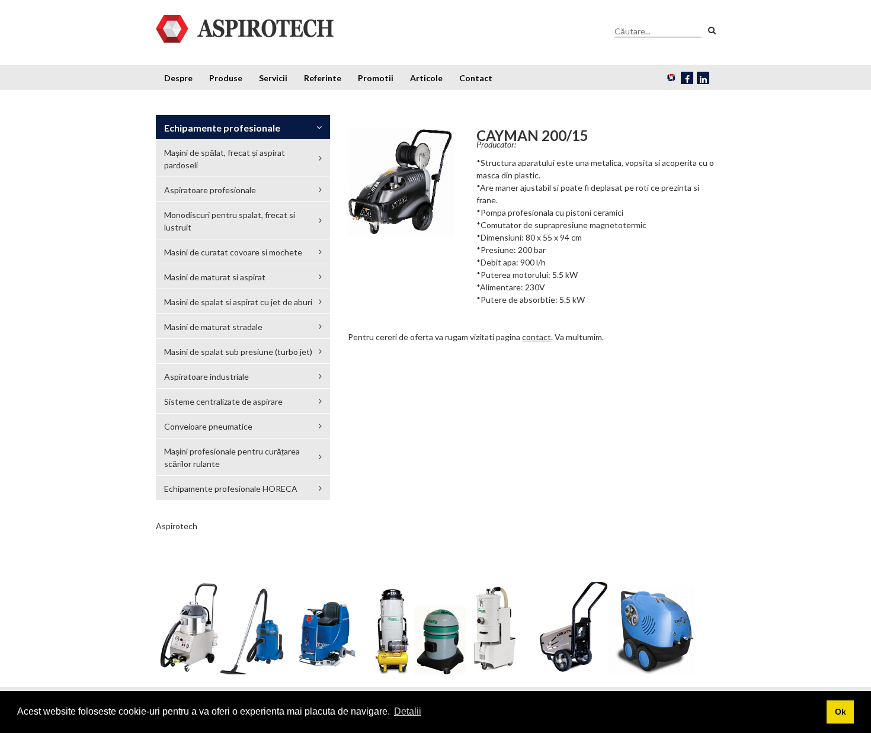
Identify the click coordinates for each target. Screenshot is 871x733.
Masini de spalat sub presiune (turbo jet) (238, 352)
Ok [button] (840, 711)
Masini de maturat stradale (213, 327)
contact (536, 337)
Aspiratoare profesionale (210, 190)
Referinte (322, 78)
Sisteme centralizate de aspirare (223, 401)
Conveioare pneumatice (208, 426)
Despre (178, 78)
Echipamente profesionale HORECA (230, 489)
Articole (426, 78)
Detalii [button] (407, 711)
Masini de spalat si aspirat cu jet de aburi (238, 302)
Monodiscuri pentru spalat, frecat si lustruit (229, 221)
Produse (225, 78)
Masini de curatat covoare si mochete (233, 252)
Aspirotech (176, 526)
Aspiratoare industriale (206, 377)
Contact (475, 78)
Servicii (273, 78)
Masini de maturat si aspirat (214, 277)
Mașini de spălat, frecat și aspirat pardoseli (224, 159)
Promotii (375, 78)
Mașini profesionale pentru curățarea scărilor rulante (232, 457)
